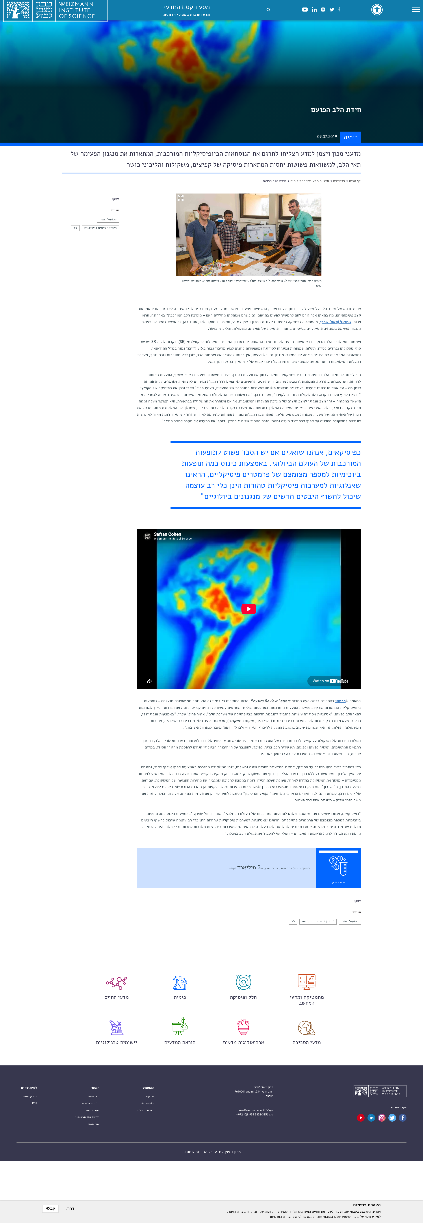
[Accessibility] (377, 9)
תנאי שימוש (92, 1110)
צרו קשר (149, 1096)
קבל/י (50, 1208)
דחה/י (70, 1208)
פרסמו (340, 701)
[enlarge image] (180, 198)
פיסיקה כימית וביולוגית (100, 228)
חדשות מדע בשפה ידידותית (309, 181)
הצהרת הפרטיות (281, 1217)
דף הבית (355, 181)
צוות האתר (93, 1124)
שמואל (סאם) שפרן (335, 322)
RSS (34, 1103)
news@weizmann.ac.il (251, 1110)
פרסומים (339, 181)
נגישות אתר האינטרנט (87, 1117)
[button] (268, 10)
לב (75, 228)
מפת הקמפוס (147, 1103)
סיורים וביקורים (145, 1110)
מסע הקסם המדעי (186, 10)
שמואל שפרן (108, 219)
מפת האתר (93, 1096)
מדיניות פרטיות (90, 1103)
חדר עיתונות (30, 1096)
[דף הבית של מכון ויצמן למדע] (380, 1091)
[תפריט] (416, 9)
